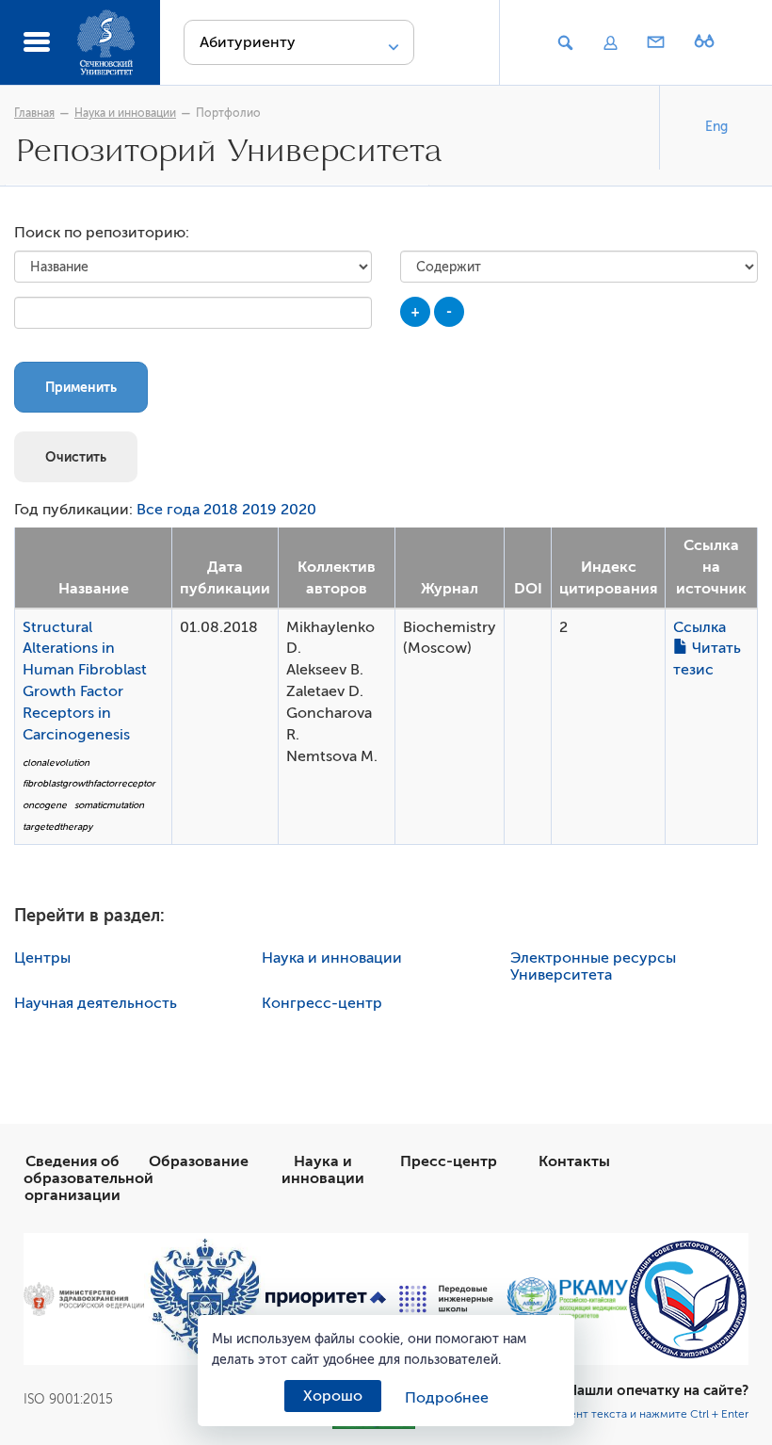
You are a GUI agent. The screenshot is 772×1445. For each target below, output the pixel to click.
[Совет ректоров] (688, 1299)
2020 (298, 509)
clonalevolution (56, 762)
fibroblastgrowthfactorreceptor (89, 783)
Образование (199, 1161)
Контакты (574, 1161)
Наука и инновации (125, 113)
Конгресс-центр (322, 1003)
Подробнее (447, 1397)
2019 (259, 509)
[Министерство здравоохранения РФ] (84, 1298)
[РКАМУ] (567, 1299)
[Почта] (656, 43)
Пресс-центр (448, 1161)
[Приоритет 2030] (325, 1299)
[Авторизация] (610, 43)
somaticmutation (109, 805)
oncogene (45, 805)
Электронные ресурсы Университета (593, 966)
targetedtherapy (57, 826)
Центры (42, 958)
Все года (168, 509)
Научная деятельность (95, 1003)
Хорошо (332, 1396)
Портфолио (228, 113)
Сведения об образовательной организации (88, 1178)
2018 (220, 509)
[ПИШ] (446, 1299)
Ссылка (699, 627)
